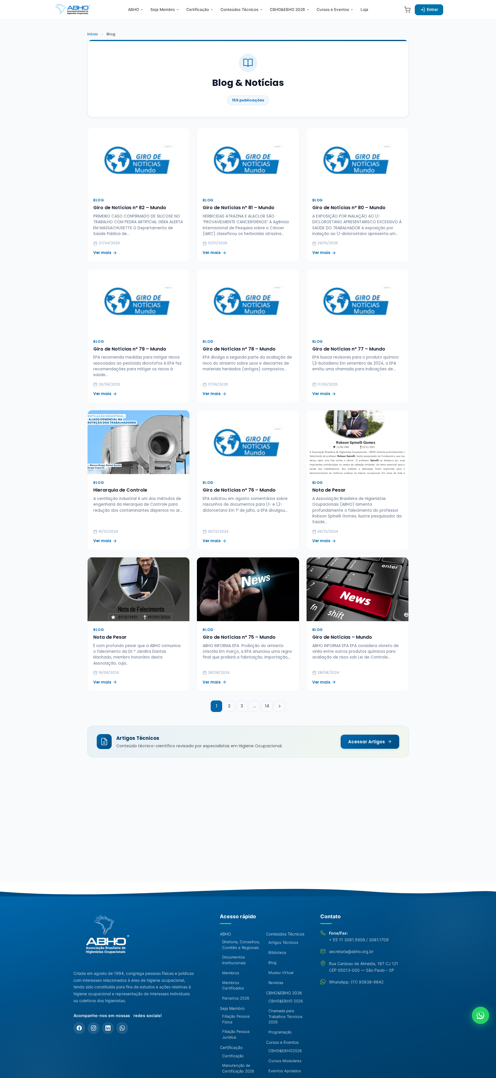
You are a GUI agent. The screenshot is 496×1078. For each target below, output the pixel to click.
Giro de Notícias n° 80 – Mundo (348, 207)
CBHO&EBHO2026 (285, 1050)
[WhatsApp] (122, 1028)
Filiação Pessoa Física (235, 1019)
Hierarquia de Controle (120, 490)
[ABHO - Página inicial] (105, 938)
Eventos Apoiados (284, 1071)
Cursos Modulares (284, 1060)
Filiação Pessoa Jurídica (235, 1034)
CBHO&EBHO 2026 (287, 9)
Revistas (275, 982)
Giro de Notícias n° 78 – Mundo (239, 349)
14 (267, 706)
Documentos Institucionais (234, 960)
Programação (280, 1032)
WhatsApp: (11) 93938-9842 (356, 981)
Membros (230, 973)
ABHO (133, 9)
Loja (364, 9)
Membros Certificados (233, 985)
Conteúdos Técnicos (239, 9)
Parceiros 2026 (235, 998)
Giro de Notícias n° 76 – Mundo (239, 490)
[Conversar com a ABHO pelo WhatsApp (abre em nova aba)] (480, 1015)
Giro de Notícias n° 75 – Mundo (239, 637)
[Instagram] (93, 1028)
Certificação (197, 9)
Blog (272, 962)
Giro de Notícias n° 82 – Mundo (129, 207)
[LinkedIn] (108, 1028)
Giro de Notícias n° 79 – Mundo (129, 349)
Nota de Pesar (329, 490)
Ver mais (102, 252)
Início (92, 34)
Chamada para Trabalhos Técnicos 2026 (285, 1016)
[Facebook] (79, 1028)
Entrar (432, 9)
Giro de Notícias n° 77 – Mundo (348, 349)
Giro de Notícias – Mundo (342, 637)
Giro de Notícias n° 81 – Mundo (238, 207)
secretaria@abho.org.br (351, 951)
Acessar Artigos (366, 742)
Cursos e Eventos (333, 9)
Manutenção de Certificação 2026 (238, 1068)
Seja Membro (162, 9)
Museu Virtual (280, 972)
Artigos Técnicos (283, 942)
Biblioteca (277, 952)
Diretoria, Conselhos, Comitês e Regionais (241, 945)
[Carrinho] (407, 10)
